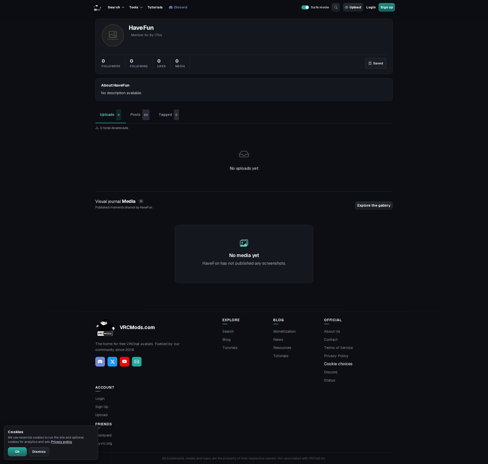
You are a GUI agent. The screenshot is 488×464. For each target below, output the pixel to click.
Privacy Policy (336, 356)
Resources (282, 347)
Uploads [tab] (110, 114)
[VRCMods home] (97, 7)
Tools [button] (133, 7)
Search (228, 331)
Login (370, 7)
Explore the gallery (373, 205)
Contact (331, 339)
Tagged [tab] (168, 114)
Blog (226, 339)
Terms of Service (338, 347)
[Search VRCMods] (335, 7)
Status (329, 380)
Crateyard (103, 435)
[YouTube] (124, 362)
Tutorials (155, 7)
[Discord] (100, 362)
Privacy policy (61, 442)
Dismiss (39, 451)
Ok (17, 451)
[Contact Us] (137, 362)
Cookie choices (338, 364)
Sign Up (101, 406)
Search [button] (114, 7)
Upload (355, 7)
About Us (332, 331)
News (278, 339)
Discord (180, 7)
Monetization (284, 331)
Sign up (386, 7)
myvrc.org (103, 443)
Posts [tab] (139, 114)
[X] (112, 362)
